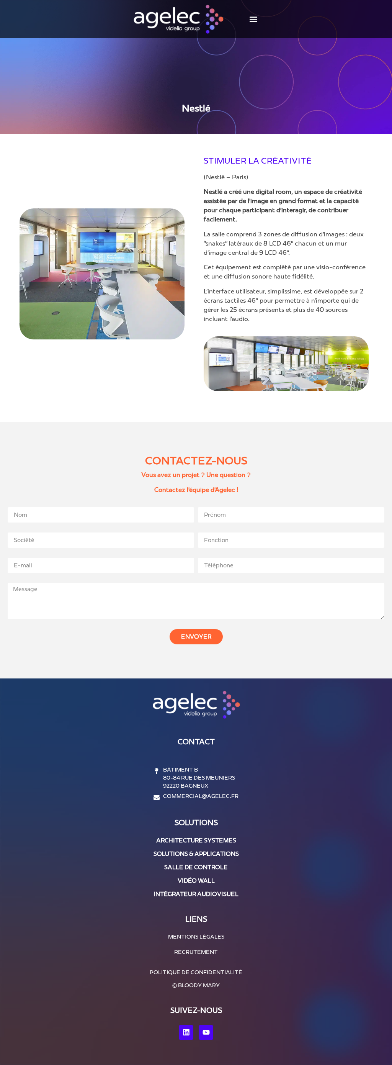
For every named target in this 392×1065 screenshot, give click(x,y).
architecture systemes (196, 840)
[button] (253, 19)
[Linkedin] (186, 1032)
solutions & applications (196, 853)
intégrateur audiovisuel (196, 894)
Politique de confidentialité (196, 972)
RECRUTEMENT (196, 952)
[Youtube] (206, 1032)
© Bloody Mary (196, 985)
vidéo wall (196, 880)
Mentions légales (196, 936)
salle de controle (196, 867)
